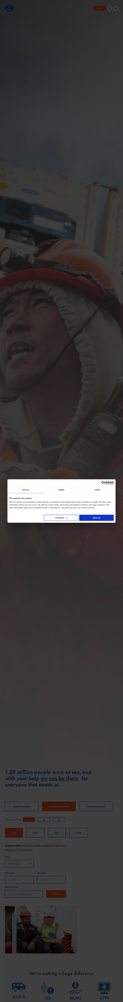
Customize (59, 518)
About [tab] (97, 490)
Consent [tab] (25, 490)
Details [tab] (62, 490)
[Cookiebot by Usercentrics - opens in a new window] (103, 483)
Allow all (96, 518)
